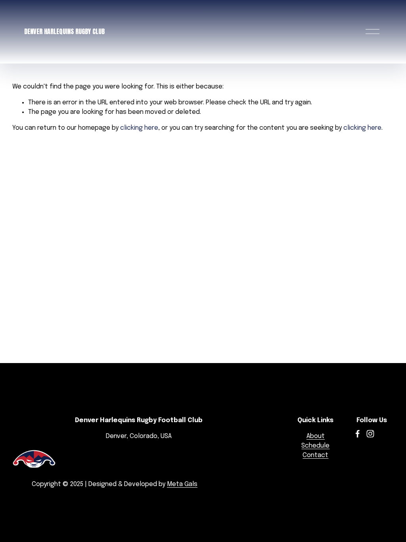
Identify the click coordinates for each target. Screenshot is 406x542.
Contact (315, 455)
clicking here (139, 128)
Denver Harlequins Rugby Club (64, 31)
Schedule (315, 445)
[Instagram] (370, 434)
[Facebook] (358, 434)
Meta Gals (182, 484)
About (315, 436)
